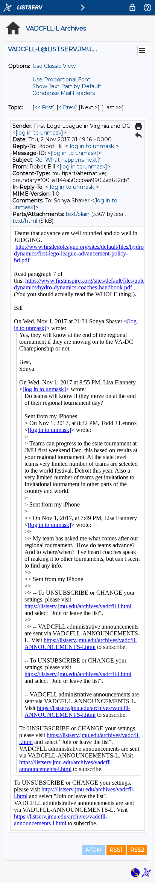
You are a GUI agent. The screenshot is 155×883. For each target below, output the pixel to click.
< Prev (66, 107)
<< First (43, 107)
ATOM (93, 849)
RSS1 (116, 849)
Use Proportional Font (61, 79)
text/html (24, 220)
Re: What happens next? (67, 159)
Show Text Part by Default (66, 86)
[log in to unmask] (39, 132)
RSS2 (137, 849)
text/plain (77, 214)
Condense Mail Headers (63, 93)
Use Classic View (54, 66)
